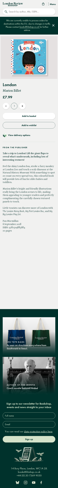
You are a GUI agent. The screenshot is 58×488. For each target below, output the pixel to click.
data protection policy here (38, 431)
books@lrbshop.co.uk (30, 26)
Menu (53, 4)
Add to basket (29, 116)
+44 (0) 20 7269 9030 (29, 475)
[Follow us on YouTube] (33, 482)
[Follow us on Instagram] (25, 482)
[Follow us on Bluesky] (17, 482)
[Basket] (43, 4)
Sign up (29, 439)
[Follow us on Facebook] (41, 482)
